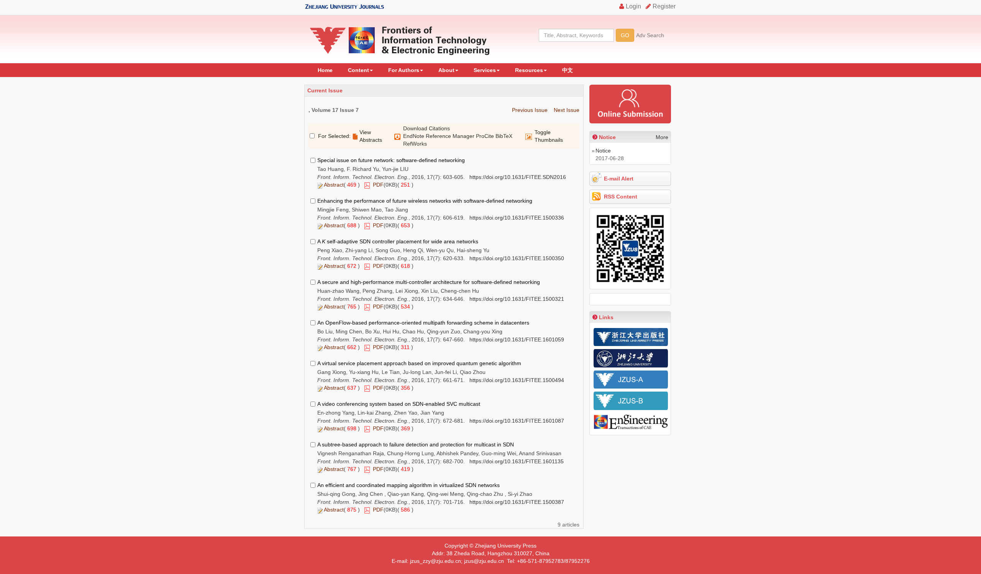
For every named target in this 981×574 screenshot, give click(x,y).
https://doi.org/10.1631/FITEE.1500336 (516, 218)
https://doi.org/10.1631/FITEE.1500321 (516, 299)
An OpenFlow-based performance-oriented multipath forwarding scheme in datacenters (423, 323)
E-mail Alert (618, 178)
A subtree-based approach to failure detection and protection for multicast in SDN (415, 444)
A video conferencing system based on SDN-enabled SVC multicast (398, 404)
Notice (603, 151)
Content (358, 70)
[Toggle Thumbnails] (528, 137)
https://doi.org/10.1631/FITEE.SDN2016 (517, 177)
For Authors (403, 70)
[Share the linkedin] (630, 299)
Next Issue (566, 110)
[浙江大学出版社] (631, 337)
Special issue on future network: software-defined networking (391, 160)
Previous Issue (530, 110)
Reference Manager (450, 136)
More (662, 137)
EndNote (413, 136)
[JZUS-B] (631, 401)
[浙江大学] (631, 358)
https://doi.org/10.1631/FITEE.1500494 (516, 380)
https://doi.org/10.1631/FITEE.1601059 (516, 339)
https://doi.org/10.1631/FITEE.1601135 (516, 461)
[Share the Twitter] (615, 299)
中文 (567, 70)
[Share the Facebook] (599, 299)
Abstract (334, 185)
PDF (378, 185)
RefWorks (415, 144)
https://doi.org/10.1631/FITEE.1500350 (516, 258)
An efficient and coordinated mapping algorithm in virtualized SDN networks (408, 485)
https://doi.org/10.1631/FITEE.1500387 (516, 502)
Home (325, 70)
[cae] (631, 422)
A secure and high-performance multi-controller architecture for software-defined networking (428, 282)
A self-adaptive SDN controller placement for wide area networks (397, 241)
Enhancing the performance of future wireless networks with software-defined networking (424, 201)
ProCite (485, 136)
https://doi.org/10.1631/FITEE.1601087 (516, 421)
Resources (529, 70)
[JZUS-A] (631, 380)
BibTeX (503, 136)
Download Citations (426, 128)
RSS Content (620, 197)
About (446, 70)
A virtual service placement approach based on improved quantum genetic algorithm (419, 363)
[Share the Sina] (646, 299)
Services (485, 70)
